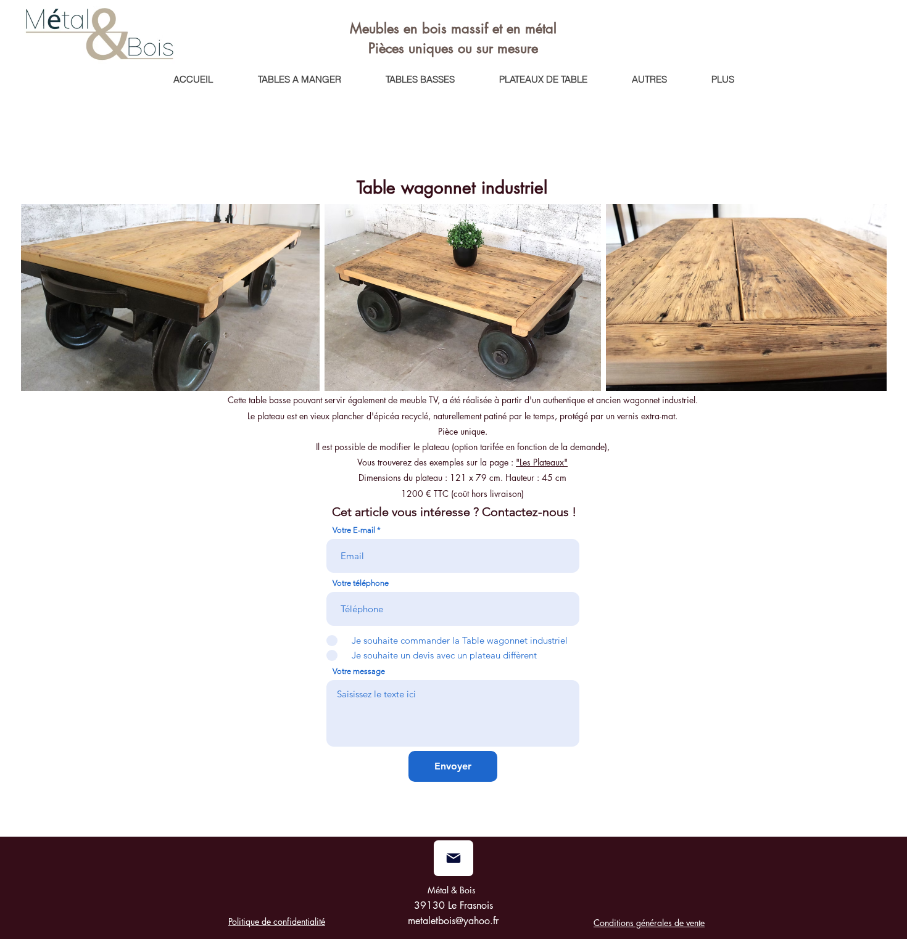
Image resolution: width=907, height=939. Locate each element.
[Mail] (453, 858)
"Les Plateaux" (542, 462)
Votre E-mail (354, 530)
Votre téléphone (361, 583)
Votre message (359, 671)
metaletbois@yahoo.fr (453, 920)
